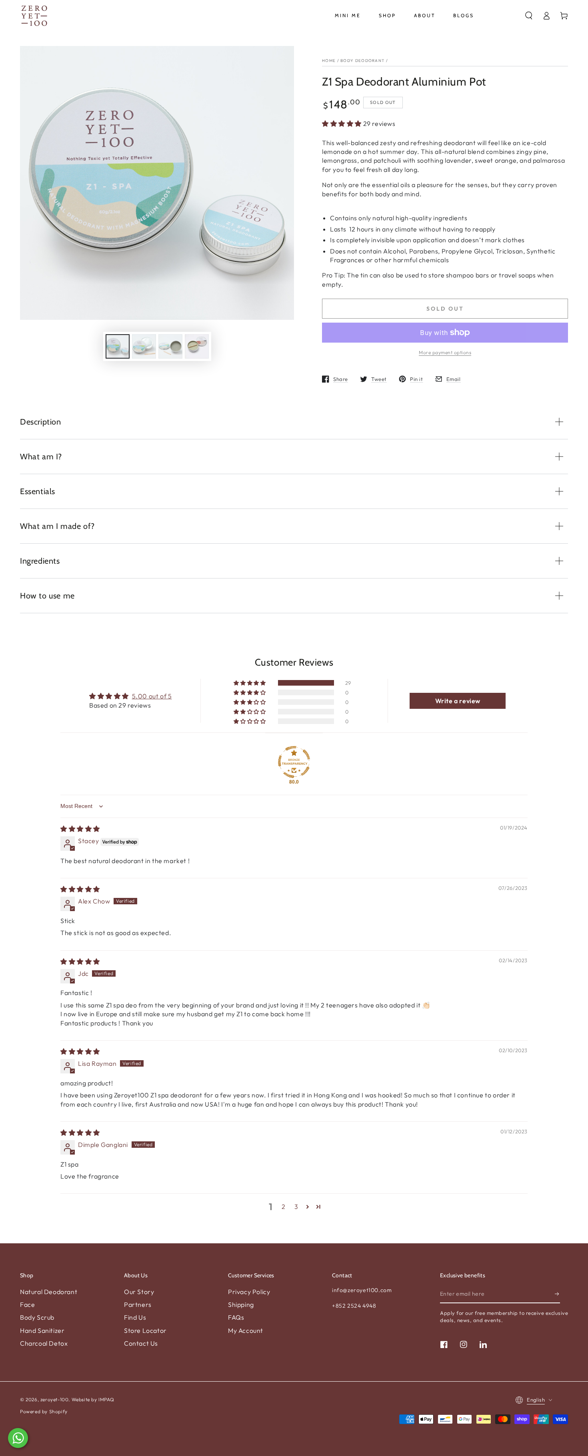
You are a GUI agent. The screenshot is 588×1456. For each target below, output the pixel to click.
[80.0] (294, 762)
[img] (80, 829)
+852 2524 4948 (354, 1305)
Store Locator (145, 1330)
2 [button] (284, 1207)
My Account (245, 1330)
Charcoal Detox (44, 1343)
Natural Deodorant (48, 1292)
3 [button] (296, 1207)
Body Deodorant (362, 60)
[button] (529, 15)
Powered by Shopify (44, 1411)
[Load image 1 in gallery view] (118, 346)
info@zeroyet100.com (362, 1290)
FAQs (236, 1317)
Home (329, 60)
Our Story (139, 1292)
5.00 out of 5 (152, 696)
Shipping (241, 1304)
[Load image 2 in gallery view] (144, 346)
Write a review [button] (457, 701)
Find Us (135, 1317)
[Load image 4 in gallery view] (197, 346)
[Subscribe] (557, 1294)
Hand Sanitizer (42, 1330)
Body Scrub (37, 1317)
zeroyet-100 (54, 1399)
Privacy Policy (249, 1292)
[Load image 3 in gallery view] (170, 346)
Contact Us (141, 1343)
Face (27, 1304)
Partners (138, 1304)
